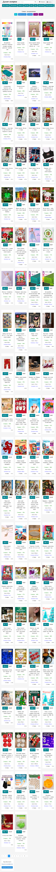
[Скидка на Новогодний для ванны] (48, 29)
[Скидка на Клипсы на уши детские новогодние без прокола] (34, 614)
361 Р (46, 497)
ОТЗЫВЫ (34, 55)
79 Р (46, 204)
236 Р (32, 415)
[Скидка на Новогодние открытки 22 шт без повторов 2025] (7, 614)
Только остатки (22, 14)
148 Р (19, 750)
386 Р (5, 457)
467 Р (19, 497)
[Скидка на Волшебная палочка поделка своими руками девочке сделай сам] (7, 29)
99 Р (19, 82)
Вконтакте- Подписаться (7, 867)
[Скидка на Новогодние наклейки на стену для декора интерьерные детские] (21, 235)
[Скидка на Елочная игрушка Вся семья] (21, 656)
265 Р (19, 708)
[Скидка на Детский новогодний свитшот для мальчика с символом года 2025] (21, 487)
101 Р (33, 39)
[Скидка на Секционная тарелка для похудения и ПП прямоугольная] (7, 73)
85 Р (46, 288)
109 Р (19, 666)
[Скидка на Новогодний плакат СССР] (21, 29)
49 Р (5, 330)
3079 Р (32, 330)
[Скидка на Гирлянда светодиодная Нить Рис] (48, 740)
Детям (26, 5)
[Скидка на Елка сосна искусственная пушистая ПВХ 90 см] (48, 698)
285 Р (19, 457)
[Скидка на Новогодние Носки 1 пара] (21, 114)
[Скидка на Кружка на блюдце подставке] (34, 363)
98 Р (19, 245)
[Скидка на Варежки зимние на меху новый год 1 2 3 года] (7, 782)
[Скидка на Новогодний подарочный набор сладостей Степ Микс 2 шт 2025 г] (34, 656)
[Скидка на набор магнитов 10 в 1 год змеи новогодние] (7, 320)
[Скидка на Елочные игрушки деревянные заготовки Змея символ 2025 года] (21, 405)
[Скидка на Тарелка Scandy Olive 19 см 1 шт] (34, 532)
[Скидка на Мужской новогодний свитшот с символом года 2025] (7, 487)
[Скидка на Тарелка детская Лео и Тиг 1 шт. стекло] (48, 235)
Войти (49, 2)
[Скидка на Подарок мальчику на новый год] (21, 278)
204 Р (19, 288)
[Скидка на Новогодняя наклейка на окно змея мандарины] (48, 572)
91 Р (5, 624)
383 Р (46, 164)
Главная (42, 2)
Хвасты (40, 14)
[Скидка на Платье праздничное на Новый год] (34, 235)
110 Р (19, 330)
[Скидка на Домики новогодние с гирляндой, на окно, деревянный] (34, 73)
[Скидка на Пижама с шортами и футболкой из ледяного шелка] (48, 73)
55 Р (5, 245)
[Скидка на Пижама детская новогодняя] (48, 363)
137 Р (5, 750)
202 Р (46, 750)
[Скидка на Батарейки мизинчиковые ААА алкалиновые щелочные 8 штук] (34, 278)
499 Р (5, 708)
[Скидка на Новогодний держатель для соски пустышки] (21, 782)
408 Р (46, 542)
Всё (16, 14)
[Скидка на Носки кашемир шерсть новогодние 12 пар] (34, 740)
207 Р (46, 415)
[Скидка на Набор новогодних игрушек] (21, 363)
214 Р (19, 542)
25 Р (32, 204)
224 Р (46, 457)
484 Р (5, 497)
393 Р (32, 542)
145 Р (5, 542)
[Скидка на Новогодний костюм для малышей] (7, 447)
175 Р (5, 373)
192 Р (46, 39)
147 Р (5, 204)
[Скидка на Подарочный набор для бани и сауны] (7, 405)
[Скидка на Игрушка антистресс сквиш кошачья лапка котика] (21, 822)
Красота (21, 5)
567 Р (33, 750)
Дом (31, 5)
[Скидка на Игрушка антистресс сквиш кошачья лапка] (48, 782)
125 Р (33, 82)
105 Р (19, 582)
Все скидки (6, 5)
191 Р (5, 82)
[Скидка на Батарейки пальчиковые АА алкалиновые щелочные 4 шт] (48, 278)
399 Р (46, 624)
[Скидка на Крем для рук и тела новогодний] (21, 195)
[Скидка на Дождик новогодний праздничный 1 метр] (21, 572)
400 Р (32, 245)
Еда (35, 5)
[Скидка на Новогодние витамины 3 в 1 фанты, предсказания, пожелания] (21, 320)
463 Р (32, 791)
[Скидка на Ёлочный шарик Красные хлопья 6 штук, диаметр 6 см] (7, 740)
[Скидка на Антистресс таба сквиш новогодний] (48, 195)
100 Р (5, 39)
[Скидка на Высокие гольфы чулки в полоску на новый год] (48, 320)
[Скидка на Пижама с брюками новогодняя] (48, 487)
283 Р (33, 666)
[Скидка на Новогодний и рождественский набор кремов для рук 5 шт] (34, 698)
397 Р (46, 373)
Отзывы (35, 14)
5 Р (19, 39)
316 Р (33, 457)
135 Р (33, 288)
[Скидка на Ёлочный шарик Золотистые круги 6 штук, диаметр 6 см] (21, 740)
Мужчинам (41, 5)
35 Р (19, 124)
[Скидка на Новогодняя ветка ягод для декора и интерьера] (34, 195)
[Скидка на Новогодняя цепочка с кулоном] (7, 532)
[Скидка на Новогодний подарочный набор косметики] (48, 405)
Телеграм (30, 14)
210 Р (46, 330)
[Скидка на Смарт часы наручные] (34, 320)
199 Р (33, 708)
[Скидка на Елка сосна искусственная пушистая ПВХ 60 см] (48, 614)
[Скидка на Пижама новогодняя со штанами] (34, 782)
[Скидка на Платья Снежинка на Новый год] (7, 278)
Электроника (49, 5)
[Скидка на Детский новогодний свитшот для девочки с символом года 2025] (34, 487)
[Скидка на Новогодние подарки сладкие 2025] (21, 447)
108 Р (19, 373)
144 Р (46, 582)
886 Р (32, 373)
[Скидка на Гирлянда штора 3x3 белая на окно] (7, 656)
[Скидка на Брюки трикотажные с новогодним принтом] (7, 363)
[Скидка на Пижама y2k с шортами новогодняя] (48, 154)
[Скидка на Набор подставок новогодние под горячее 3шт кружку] (48, 656)
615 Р (46, 708)
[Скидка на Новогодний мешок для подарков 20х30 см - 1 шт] (34, 29)
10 (24, 855)
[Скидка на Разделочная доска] (21, 73)
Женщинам (14, 5)
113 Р (19, 415)
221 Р (5, 666)
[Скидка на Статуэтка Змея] (7, 822)
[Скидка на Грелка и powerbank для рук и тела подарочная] (34, 405)
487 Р (46, 82)
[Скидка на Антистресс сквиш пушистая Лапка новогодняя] (7, 235)
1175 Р (5, 415)
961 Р (5, 831)
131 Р (46, 245)
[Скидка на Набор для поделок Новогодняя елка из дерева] (21, 698)
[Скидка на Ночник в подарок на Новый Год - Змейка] (7, 195)
